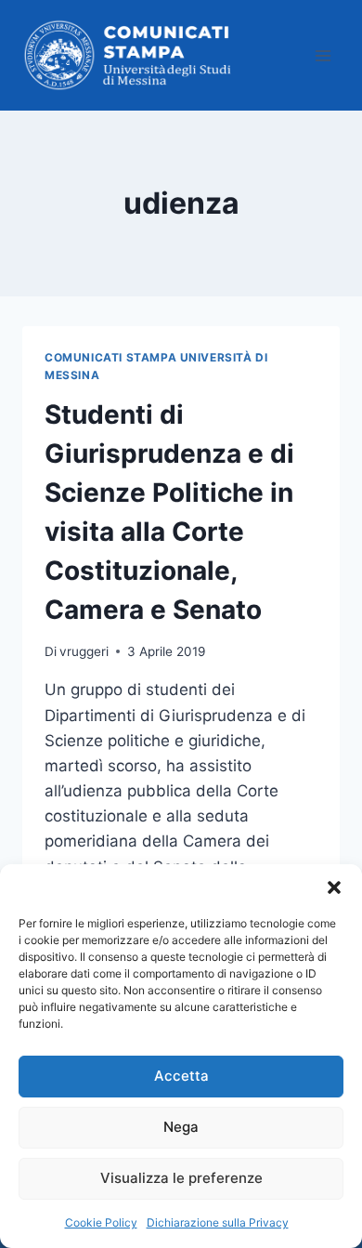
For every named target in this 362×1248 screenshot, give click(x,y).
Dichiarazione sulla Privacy (218, 1222)
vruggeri (84, 651)
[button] (334, 887)
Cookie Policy (101, 1222)
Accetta (181, 1075)
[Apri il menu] (322, 55)
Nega (181, 1127)
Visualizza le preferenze (181, 1178)
